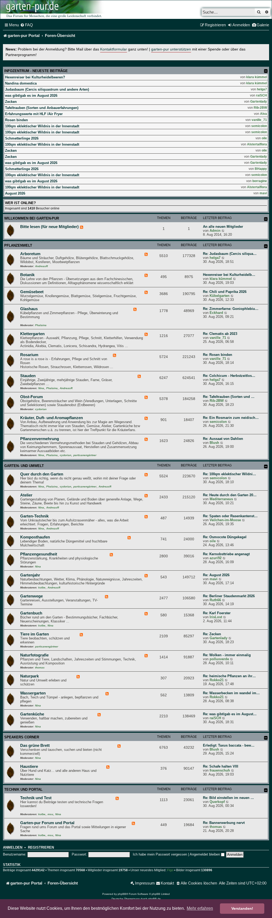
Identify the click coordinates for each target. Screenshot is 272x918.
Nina (41, 388)
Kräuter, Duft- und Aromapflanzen (51, 418)
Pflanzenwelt (18, 245)
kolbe (41, 587)
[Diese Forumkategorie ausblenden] (266, 219)
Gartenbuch (31, 613)
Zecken (11, 102)
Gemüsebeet (32, 292)
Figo (170, 870)
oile (264, 138)
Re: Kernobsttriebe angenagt (226, 554)
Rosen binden (16, 120)
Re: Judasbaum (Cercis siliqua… (230, 254)
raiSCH (261, 95)
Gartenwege (31, 596)
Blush (214, 443)
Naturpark (29, 676)
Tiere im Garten (34, 634)
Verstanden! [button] (242, 908)
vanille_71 (259, 120)
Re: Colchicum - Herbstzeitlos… (229, 376)
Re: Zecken (212, 634)
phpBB (122, 893)
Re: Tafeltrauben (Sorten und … (228, 397)
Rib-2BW (260, 108)
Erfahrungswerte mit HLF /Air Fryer (34, 114)
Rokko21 (217, 680)
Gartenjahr (30, 575)
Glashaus (29, 309)
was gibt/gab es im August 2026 (31, 96)
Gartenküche (32, 714)
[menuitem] (26, 25)
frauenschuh (220, 770)
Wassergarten (33, 693)
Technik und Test (36, 798)
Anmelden (12, 847)
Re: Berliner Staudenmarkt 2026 (229, 596)
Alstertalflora (257, 144)
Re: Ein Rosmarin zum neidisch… (231, 418)
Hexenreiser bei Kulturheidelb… (229, 275)
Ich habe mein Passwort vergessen (160, 854)
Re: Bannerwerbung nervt (224, 823)
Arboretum (30, 254)
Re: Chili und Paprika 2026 (224, 292)
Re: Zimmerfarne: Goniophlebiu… (230, 309)
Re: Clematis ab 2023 (220, 334)
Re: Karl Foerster (217, 613)
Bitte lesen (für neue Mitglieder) (49, 227)
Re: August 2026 (216, 575)
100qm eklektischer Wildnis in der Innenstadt (42, 126)
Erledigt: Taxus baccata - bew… (228, 745)
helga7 (262, 89)
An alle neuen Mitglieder (223, 227)
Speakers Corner (21, 737)
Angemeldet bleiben (205, 854)
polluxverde (219, 659)
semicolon (259, 126)
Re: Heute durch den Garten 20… (230, 495)
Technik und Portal (23, 789)
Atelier (26, 495)
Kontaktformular (113, 49)
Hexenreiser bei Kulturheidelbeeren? (35, 77)
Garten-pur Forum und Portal (47, 823)
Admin (215, 231)
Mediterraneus (221, 499)
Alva (263, 114)
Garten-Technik (34, 516)
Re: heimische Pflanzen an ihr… (229, 676)
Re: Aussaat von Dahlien (223, 439)
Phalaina (40, 325)
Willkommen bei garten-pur (31, 218)
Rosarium (29, 355)
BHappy (261, 169)
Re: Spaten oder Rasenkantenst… (230, 516)
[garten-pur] (53, 9)
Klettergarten (32, 334)
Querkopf (217, 802)
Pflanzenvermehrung (39, 439)
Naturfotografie (34, 655)
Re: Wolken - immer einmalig (227, 655)
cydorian (40, 409)
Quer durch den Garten (41, 474)
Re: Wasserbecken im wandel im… (231, 693)
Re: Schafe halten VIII (220, 766)
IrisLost (216, 617)
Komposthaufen (35, 537)
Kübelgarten (220, 296)
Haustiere (29, 766)
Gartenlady (258, 101)
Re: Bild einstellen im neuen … (228, 798)
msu (50, 814)
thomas (40, 667)
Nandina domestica (21, 83)
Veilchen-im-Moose (225, 520)
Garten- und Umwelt (24, 466)
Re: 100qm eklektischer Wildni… (229, 474)
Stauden (28, 376)
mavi (263, 193)
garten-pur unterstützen (171, 49)
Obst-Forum (31, 397)
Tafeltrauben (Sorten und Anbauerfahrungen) (41, 108)
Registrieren (41, 847)
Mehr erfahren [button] (200, 908)
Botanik (27, 275)
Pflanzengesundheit (38, 554)
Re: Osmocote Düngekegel (224, 537)
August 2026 (15, 193)
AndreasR (41, 266)
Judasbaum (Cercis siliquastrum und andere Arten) (47, 89)
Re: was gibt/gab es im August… (230, 714)
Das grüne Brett (35, 745)
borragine (259, 181)
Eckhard (216, 313)
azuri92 (216, 558)
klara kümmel (256, 77)
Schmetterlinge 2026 (22, 138)
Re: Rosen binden (217, 355)
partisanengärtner (84, 455)
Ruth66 (215, 600)
